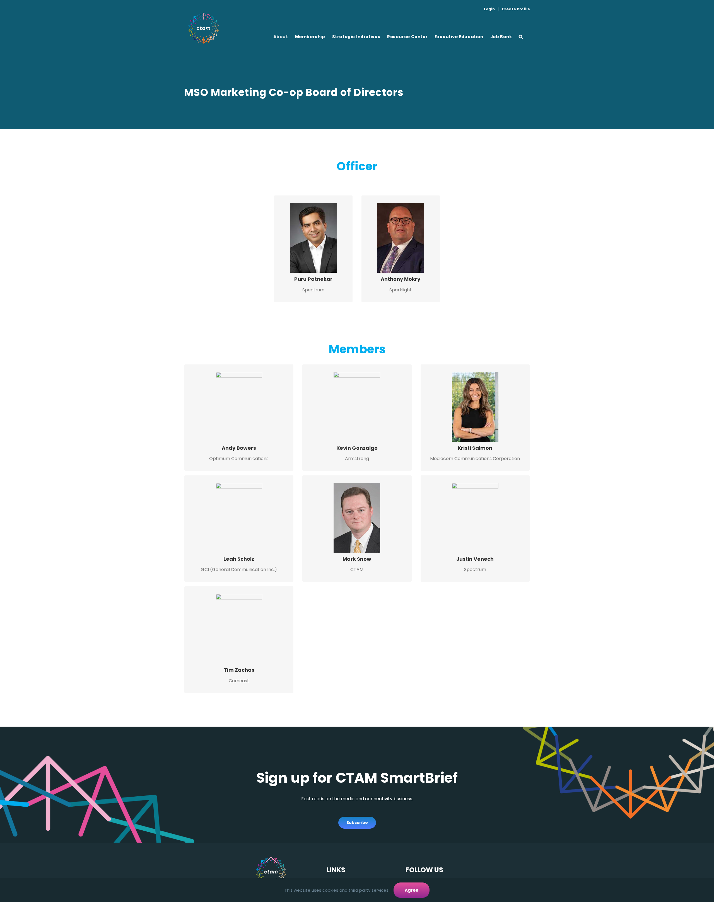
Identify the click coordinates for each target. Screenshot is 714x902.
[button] (521, 36)
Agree (411, 890)
